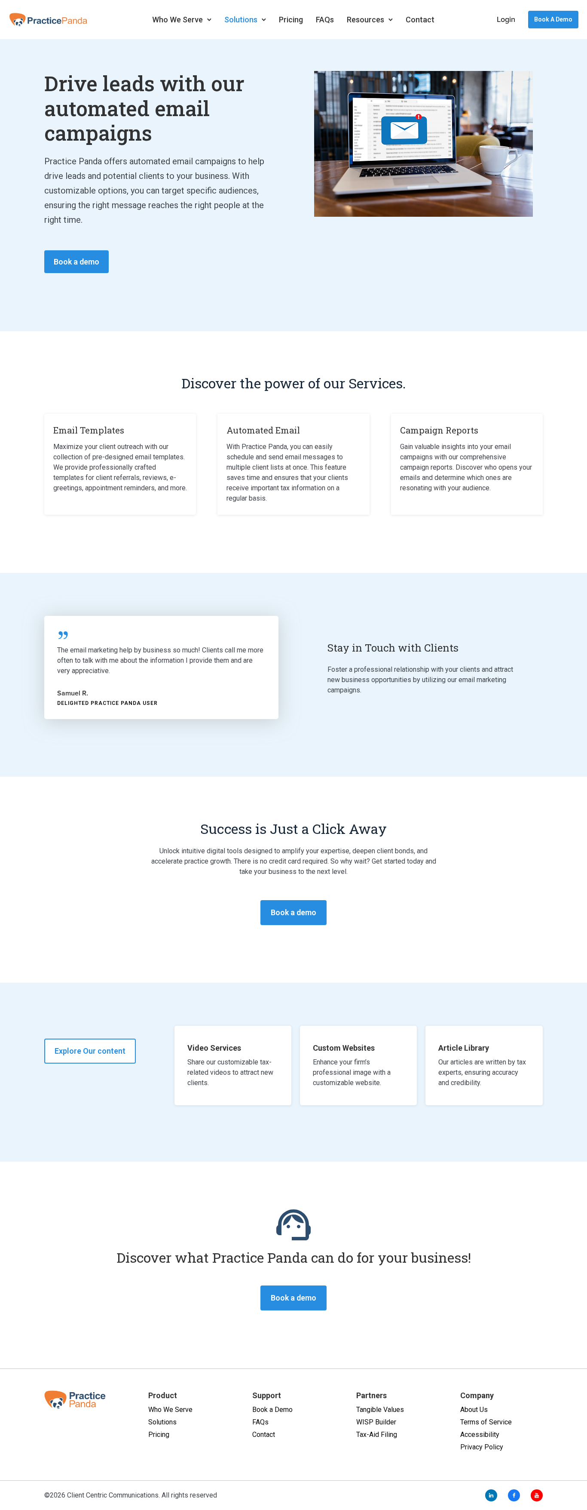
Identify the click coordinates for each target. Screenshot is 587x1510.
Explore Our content (90, 1050)
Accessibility (479, 1434)
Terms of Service (486, 1422)
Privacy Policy (481, 1447)
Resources (365, 19)
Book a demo (76, 261)
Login (506, 19)
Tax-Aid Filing (376, 1434)
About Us (474, 1409)
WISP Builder (376, 1422)
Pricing (291, 19)
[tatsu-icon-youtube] (537, 1495)
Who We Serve (177, 19)
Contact (420, 19)
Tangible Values (380, 1409)
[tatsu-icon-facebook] (516, 1495)
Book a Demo (553, 19)
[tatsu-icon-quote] (66, 635)
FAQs (325, 19)
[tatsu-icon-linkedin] (493, 1495)
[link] (232, 1065)
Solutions (240, 19)
